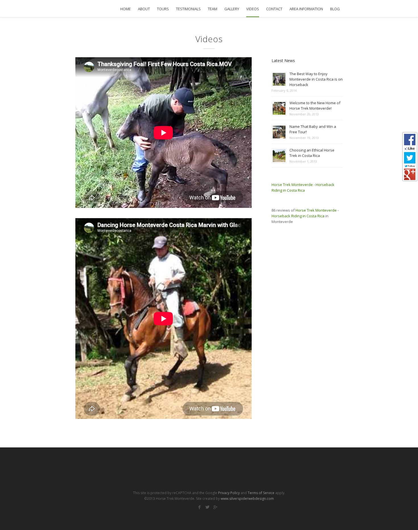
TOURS (163, 9)
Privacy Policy (229, 492)
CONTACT (274, 9)
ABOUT (144, 9)
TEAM (212, 9)
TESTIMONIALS (188, 9)
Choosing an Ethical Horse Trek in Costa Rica (311, 153)
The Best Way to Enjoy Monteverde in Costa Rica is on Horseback (316, 79)
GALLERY (231, 9)
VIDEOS (252, 9)
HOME (125, 9)
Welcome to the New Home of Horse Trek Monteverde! (314, 105)
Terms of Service (261, 492)
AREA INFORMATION (306, 9)
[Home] (98, 8)
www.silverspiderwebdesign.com (247, 498)
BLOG (335, 9)
